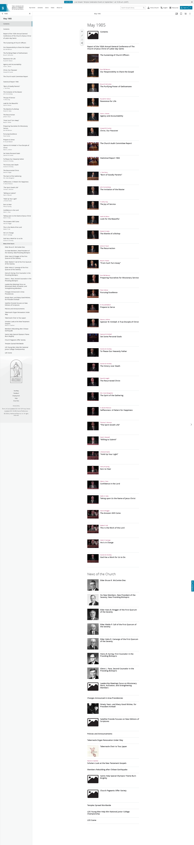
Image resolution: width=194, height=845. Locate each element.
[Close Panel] (29, 13)
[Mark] (82, 35)
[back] (2, 13)
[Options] (190, 13)
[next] (191, 425)
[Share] (82, 43)
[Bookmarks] (181, 13)
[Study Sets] (177, 13)
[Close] (82, 31)
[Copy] (82, 39)
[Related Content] (185, 13)
